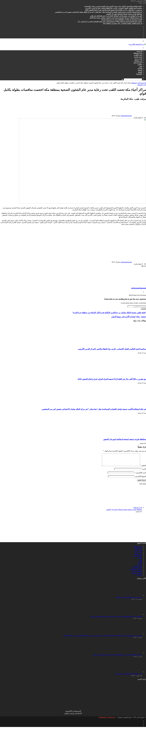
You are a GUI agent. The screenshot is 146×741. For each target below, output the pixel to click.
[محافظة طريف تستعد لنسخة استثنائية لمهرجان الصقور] (126, 435)
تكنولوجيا (139, 74)
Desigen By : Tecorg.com (107, 717)
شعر (140, 66)
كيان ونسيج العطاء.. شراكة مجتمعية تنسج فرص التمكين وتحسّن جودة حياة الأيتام (116, 18)
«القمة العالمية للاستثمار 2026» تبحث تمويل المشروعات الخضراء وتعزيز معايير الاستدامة (113, 6)
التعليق (143, 465)
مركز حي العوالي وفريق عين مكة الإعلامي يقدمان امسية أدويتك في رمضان (117, 654)
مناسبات (139, 575)
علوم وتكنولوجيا (137, 567)
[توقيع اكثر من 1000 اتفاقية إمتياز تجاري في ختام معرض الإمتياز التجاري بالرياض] (131, 614)
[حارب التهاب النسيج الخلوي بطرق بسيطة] (131, 672)
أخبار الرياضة (137, 62)
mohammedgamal (126, 116)
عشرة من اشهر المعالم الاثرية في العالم (129, 597)
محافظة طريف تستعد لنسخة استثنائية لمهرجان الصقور (124, 14)
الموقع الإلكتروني (140, 476)
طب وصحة (138, 565)
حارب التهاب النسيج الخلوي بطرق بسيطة (128, 674)
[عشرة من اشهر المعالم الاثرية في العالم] (131, 595)
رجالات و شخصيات (136, 569)
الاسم (143, 469)
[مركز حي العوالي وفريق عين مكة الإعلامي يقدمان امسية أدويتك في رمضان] (131, 653)
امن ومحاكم (138, 61)
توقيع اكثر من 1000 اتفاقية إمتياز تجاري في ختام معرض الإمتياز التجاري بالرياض (116, 616)
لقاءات (140, 68)
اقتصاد (140, 70)
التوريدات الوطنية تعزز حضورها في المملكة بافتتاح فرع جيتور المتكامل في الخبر (116, 16)
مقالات (139, 64)
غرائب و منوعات (136, 573)
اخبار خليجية (138, 57)
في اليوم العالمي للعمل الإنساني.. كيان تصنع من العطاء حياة (122, 23)
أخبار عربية (138, 59)
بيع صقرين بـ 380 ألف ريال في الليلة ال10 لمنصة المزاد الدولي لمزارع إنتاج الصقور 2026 (113, 10)
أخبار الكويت (138, 55)
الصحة (140, 72)
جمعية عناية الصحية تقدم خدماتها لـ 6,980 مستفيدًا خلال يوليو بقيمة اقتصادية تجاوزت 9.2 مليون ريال (110, 21)
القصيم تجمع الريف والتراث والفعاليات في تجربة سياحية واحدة (121, 19)
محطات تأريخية (137, 571)
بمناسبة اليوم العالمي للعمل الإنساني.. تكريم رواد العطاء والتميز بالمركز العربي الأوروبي (113, 8)
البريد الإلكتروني (140, 472)
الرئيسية (139, 51)
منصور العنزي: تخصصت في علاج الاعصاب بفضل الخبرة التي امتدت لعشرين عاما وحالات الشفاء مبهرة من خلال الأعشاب (102, 635)
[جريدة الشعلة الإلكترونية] (137, 44)
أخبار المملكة (137, 53)
